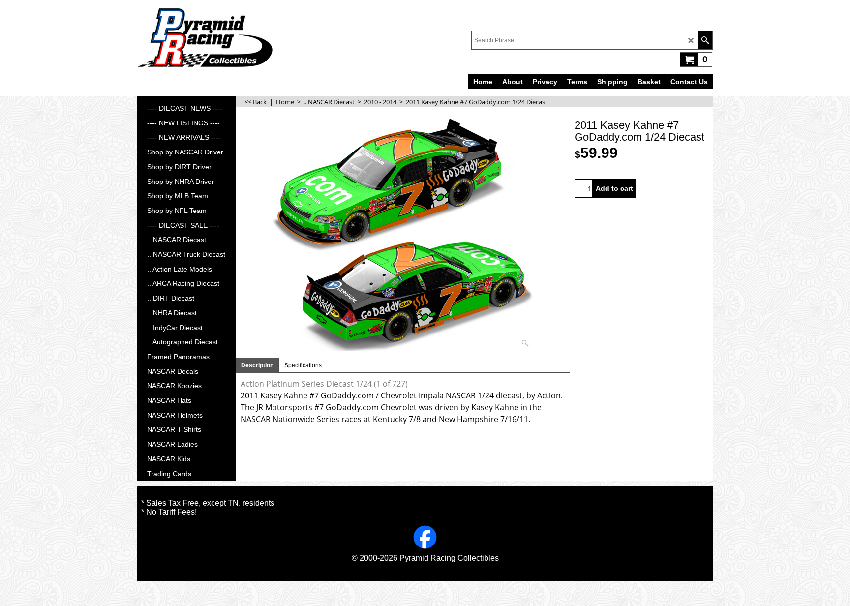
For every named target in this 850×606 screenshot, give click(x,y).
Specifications (303, 365)
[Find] (705, 40)
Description (257, 365)
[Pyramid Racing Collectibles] (205, 37)
